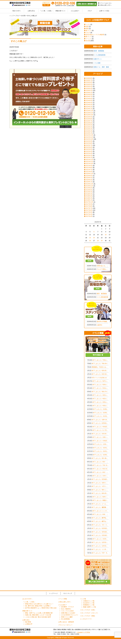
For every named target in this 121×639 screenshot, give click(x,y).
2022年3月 (89, 153)
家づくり (88, 30)
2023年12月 (89, 110)
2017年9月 (89, 204)
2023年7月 (89, 121)
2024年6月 (89, 98)
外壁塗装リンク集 (88, 605)
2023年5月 (89, 125)
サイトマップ (67, 593)
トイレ (87, 24)
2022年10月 (89, 139)
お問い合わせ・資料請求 (66, 622)
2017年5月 (89, 212)
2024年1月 (89, 108)
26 (90, 240)
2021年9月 (89, 165)
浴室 (87, 26)
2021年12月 (89, 159)
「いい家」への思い (46, 11)
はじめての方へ (27, 599)
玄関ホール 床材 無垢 (101, 67)
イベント (88, 38)
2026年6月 (89, 82)
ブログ (90, 11)
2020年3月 (89, 180)
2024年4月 (89, 102)
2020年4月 (89, 177)
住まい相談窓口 (66, 609)
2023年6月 (89, 123)
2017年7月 (89, 208)
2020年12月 (89, 173)
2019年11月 (89, 186)
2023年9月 (89, 117)
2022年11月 (89, 137)
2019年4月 (89, 192)
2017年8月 (89, 206)
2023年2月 (89, 131)
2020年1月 (89, 182)
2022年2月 (89, 155)
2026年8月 (89, 78)
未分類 (87, 40)
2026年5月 (89, 84)
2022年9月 (89, 141)
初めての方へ (16, 11)
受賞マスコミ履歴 (67, 617)
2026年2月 (89, 90)
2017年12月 (89, 202)
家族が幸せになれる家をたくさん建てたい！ (39, 604)
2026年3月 (89, 88)
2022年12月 (89, 135)
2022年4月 (89, 151)
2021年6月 (89, 171)
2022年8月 (89, 143)
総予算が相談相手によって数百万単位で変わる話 (40, 608)
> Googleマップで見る (83, 632)
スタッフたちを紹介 (67, 611)
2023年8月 (89, 119)
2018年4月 (89, 194)
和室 (87, 28)
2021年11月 (89, 161)
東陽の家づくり (60, 11)
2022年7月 (89, 145)
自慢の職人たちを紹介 (68, 613)
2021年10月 (89, 163)
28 (98, 240)
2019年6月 (89, 188)
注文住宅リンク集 (88, 603)
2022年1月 (89, 157)
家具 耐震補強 (99, 51)
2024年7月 (89, 96)
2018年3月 (89, 196)
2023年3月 (89, 129)
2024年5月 (89, 100)
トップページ (53, 593)
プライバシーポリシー (65, 625)
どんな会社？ (75, 11)
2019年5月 (89, 190)
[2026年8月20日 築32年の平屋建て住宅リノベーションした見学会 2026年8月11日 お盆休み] (98, 315)
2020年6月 (89, 175)
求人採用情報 (65, 619)
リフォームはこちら (105, 3)
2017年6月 (89, 210)
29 (101, 240)
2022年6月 (89, 147)
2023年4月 (89, 127)
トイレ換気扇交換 (99, 55)
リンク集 (83, 599)
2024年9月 (89, 94)
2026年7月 (89, 80)
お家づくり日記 (104, 11)
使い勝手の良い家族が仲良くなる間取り (38, 606)
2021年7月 (89, 169)
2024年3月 (89, 104)
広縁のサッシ (97, 59)
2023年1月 (89, 133)
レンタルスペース (86, 619)
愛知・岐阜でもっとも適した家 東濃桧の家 (39, 613)
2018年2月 (89, 198)
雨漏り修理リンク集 (89, 607)
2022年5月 (89, 149)
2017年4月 (89, 214)
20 (94, 237)
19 (90, 237)
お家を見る (31, 11)
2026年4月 (89, 86)
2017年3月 (89, 216)
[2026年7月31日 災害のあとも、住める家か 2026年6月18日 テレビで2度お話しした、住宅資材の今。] (98, 259)
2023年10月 (89, 115)
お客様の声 (28, 624)
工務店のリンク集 (88, 601)
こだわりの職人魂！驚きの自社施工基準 (38, 617)
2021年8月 (89, 167)
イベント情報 (62, 599)
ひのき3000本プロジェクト (69, 615)
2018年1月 (89, 200)
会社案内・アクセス (67, 607)
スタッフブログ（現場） (88, 616)
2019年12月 (89, 184)
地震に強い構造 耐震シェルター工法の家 (38, 615)
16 (105, 234)
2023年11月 (89, 113)
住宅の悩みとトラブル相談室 (94, 34)
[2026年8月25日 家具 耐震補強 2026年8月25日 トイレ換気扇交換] (98, 287)
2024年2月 (89, 106)
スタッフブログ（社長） (88, 610)
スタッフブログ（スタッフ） (89, 613)
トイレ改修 (96, 63)
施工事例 (28, 622)
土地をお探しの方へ (105, 5)
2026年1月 (89, 92)
